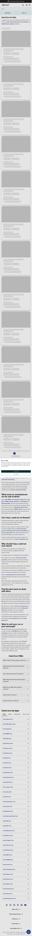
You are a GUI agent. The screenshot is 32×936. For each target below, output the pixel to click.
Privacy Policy (9, 466)
